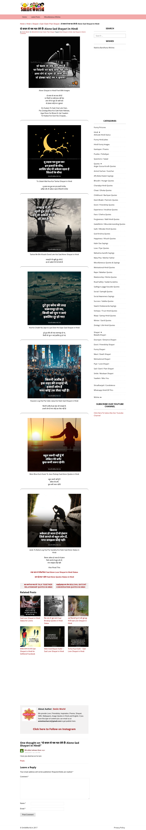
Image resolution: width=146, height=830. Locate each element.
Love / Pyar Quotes (101, 248)
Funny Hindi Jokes (101, 139)
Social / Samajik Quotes (103, 291)
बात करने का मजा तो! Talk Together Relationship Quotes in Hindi (38, 586)
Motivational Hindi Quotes (104, 267)
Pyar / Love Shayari (101, 364)
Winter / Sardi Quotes (102, 320)
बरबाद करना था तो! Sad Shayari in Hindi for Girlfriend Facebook (27, 651)
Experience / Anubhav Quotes (106, 209)
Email (23, 809)
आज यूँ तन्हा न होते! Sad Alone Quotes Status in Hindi (54, 577)
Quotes (97, 164)
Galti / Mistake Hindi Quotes (105, 229)
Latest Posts (35, 17)
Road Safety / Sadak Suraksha (106, 282)
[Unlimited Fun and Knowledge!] (32, 11)
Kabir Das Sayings (101, 243)
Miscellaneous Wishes (52, 17)
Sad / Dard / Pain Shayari (49, 24)
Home (24, 17)
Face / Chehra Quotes (102, 214)
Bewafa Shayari (100, 335)
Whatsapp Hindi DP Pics (103, 390)
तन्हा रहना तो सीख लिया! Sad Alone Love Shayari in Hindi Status (54, 572)
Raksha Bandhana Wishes (104, 47)
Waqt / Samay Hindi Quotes (105, 315)
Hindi (29, 24)
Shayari (35, 24)
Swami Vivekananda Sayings (105, 306)
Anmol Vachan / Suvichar (104, 171)
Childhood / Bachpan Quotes (105, 195)
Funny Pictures (100, 127)
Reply (22, 761)
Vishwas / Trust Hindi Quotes (105, 311)
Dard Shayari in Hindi (66, 32)
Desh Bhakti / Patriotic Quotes (106, 200)
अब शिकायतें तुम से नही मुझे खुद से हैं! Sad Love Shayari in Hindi (77, 620)
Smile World (25, 32)
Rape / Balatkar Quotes (103, 272)
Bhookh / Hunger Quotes (104, 181)
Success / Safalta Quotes (104, 301)
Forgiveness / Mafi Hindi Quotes (106, 219)
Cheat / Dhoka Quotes (103, 190)
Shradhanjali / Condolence (104, 385)
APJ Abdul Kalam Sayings (104, 176)
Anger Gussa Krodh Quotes (105, 166)
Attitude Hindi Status (102, 135)
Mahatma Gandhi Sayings (104, 253)
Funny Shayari (99, 349)
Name (23, 803)
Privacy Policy (119, 828)
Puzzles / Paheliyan (101, 154)
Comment (24, 777)
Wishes (97, 397)
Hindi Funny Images (102, 144)
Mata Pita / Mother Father (104, 258)
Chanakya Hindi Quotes (103, 185)
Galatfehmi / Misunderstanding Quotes (109, 224)
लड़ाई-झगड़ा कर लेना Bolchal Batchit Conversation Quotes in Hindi (71, 586)
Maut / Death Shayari (102, 354)
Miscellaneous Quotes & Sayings (107, 262)
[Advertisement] (54, 682)
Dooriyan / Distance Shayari (105, 340)
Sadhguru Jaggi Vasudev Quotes (106, 287)
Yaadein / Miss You (101, 378)
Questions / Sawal (101, 159)
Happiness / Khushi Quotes (105, 238)
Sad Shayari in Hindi (79, 32)
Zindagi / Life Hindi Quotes (104, 325)
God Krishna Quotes (102, 234)
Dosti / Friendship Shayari (104, 344)
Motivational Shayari (102, 359)
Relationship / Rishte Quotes (105, 277)
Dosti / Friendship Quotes (104, 205)
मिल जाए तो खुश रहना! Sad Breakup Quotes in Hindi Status (53, 620)
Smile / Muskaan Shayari (103, 373)
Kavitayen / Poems (101, 149)
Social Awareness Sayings (104, 296)
